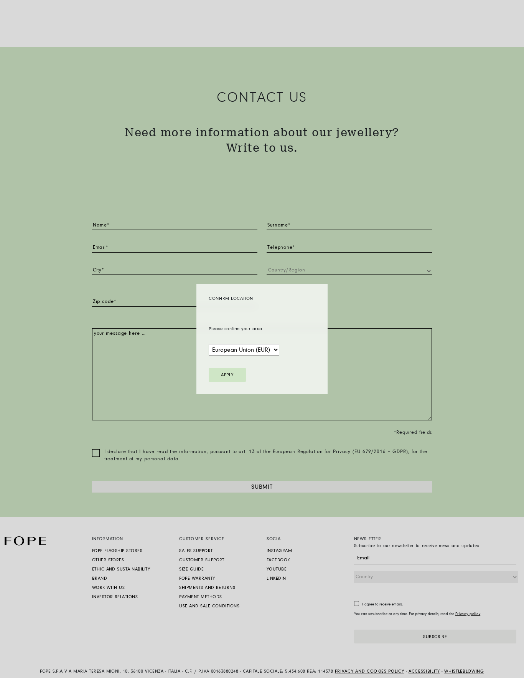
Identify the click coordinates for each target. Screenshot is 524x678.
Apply (227, 375)
